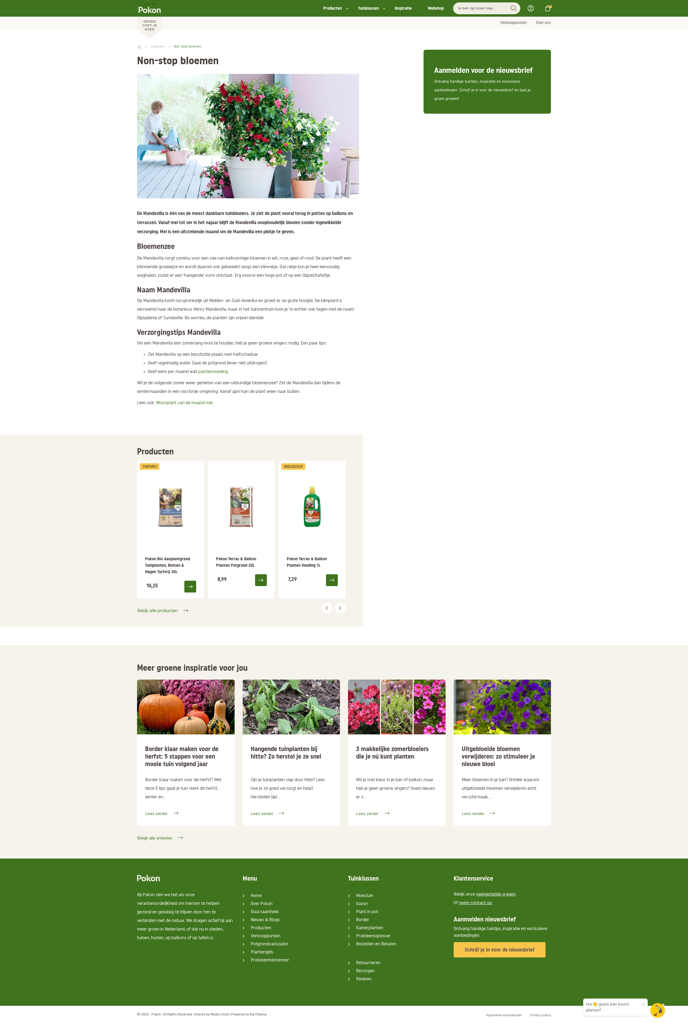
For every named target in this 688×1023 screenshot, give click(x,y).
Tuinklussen (368, 8)
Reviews (364, 979)
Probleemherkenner (270, 960)
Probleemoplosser (373, 936)
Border (362, 920)
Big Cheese (258, 1015)
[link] (170, 529)
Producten (332, 8)
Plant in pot (367, 912)
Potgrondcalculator (270, 944)
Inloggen (532, 8)
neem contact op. (476, 903)
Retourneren (368, 963)
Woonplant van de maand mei (184, 403)
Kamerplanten (369, 928)
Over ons (543, 23)
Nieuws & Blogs (265, 920)
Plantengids (262, 952)
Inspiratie (403, 8)
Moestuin (364, 895)
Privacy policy (540, 1015)
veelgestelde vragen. (496, 894)
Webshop (436, 8)
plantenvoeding (213, 371)
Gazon (362, 904)
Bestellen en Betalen (376, 944)
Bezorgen (365, 971)
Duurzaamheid (264, 912)
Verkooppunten (513, 23)
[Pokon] (149, 19)
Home (256, 895)
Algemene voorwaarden (504, 1015)
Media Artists (220, 1015)
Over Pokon (262, 904)
